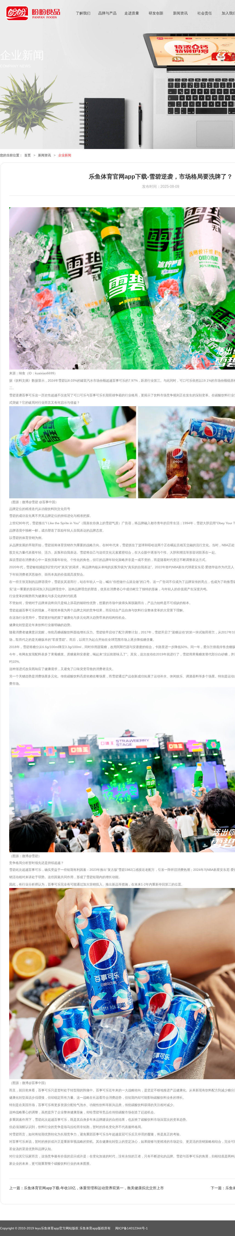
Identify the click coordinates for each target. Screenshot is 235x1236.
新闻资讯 (180, 13)
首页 (27, 155)
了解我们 (83, 13)
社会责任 (204, 13)
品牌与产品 (107, 13)
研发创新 (156, 13)
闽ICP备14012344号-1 (131, 1228)
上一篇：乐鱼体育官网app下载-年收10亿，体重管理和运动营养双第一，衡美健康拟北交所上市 (86, 1188)
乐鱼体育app (33, 16)
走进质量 (131, 13)
